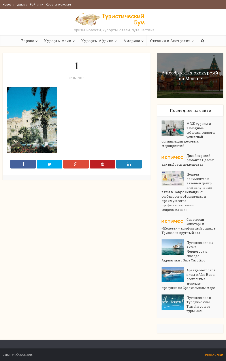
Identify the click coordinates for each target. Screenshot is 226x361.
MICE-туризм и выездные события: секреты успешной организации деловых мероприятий (188, 135)
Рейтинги (36, 4)
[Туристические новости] (113, 19)
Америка (131, 40)
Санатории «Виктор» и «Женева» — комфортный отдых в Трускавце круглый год (189, 226)
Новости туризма (15, 4)
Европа (27, 40)
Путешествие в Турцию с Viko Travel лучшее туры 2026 (198, 304)
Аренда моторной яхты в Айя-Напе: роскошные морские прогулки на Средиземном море (189, 279)
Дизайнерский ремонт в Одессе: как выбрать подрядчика (188, 160)
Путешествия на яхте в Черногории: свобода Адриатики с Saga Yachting (187, 251)
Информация (214, 355)
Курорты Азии (57, 40)
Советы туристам (58, 4)
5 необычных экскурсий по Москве (190, 75)
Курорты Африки (97, 40)
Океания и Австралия (170, 40)
